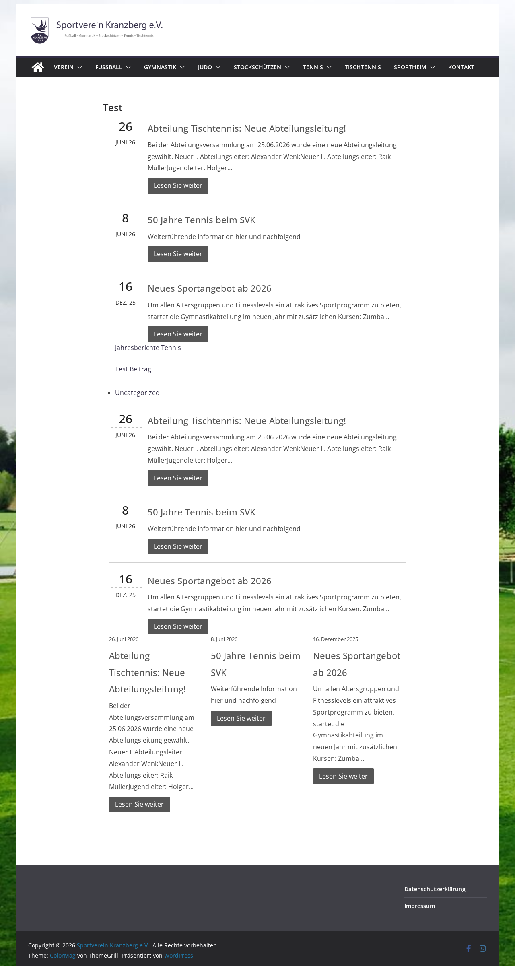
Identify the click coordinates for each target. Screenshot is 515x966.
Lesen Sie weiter (178, 185)
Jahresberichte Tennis (148, 347)
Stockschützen (257, 67)
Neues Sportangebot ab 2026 (210, 288)
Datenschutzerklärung (435, 889)
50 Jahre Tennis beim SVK (201, 220)
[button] (78, 67)
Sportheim (410, 67)
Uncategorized (137, 392)
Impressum (419, 906)
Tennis (313, 67)
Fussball (108, 67)
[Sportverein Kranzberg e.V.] (37, 67)
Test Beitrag (133, 369)
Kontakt (461, 67)
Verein (64, 67)
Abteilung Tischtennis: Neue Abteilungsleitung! (247, 128)
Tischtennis (363, 67)
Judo (205, 67)
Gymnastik (160, 67)
